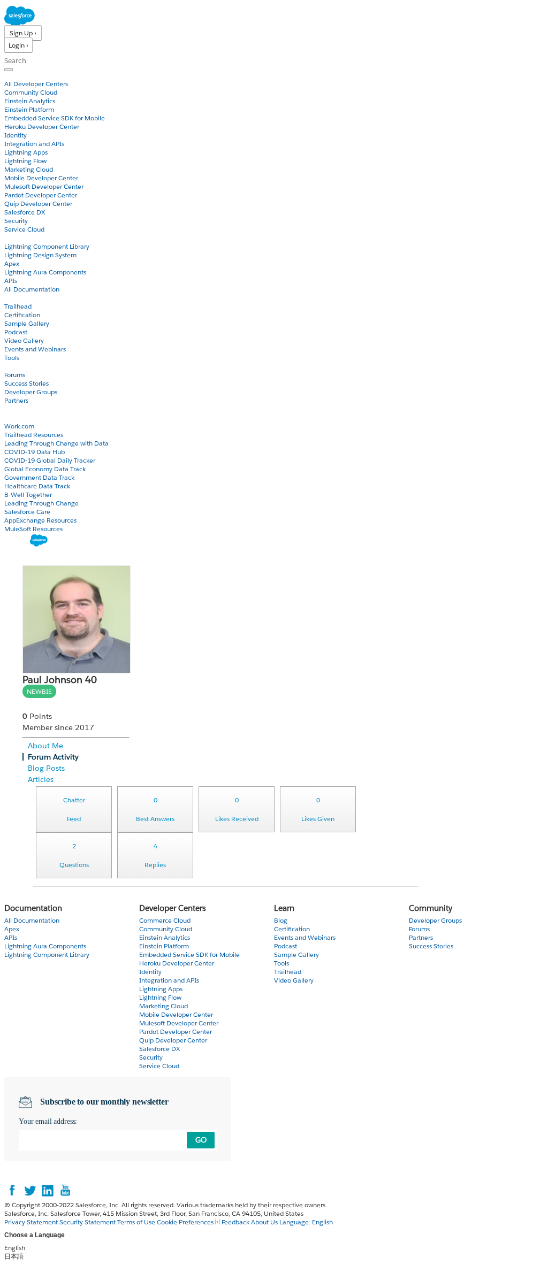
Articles (41, 779)
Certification (22, 314)
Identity (15, 135)
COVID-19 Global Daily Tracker (49, 460)
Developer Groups (30, 391)
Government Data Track (39, 477)
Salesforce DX (24, 212)
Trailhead (18, 306)
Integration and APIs (34, 143)
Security (16, 220)
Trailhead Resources (33, 434)
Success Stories (26, 383)
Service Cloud (24, 229)
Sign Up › (23, 32)
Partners (16, 400)
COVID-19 (19, 417)
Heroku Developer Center (41, 126)
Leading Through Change (41, 503)
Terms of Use (136, 1221)
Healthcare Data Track (37, 485)
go (201, 1140)
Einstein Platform (29, 109)
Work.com (19, 426)
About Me (45, 745)
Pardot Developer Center (40, 195)
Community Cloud (30, 92)
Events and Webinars (35, 349)
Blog (11, 408)
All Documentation (31, 289)
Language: (306, 1221)
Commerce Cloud (165, 920)
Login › (18, 45)
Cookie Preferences (186, 1221)
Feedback (235, 1221)
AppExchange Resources (40, 520)
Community (23, 366)
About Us (264, 1221)
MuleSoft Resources (33, 528)
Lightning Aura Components (45, 272)
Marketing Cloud (28, 169)
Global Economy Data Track (45, 468)
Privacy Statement (31, 1221)
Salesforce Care (27, 511)
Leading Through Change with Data (56, 443)
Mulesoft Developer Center (43, 186)
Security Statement (88, 1221)
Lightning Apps (26, 152)
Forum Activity (53, 757)
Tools (11, 357)
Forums (14, 374)
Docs (12, 237)
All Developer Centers (36, 83)
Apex (11, 263)
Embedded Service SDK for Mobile (54, 117)
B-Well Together (28, 494)
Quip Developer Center (38, 203)
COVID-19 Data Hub (34, 451)
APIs (10, 280)
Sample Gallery (26, 323)
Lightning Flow (25, 160)
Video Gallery (24, 340)
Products (18, 75)
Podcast (15, 331)
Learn (13, 297)
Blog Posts (46, 768)
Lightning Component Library (46, 246)
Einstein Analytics (29, 100)
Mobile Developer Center (41, 177)
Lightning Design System (40, 254)
